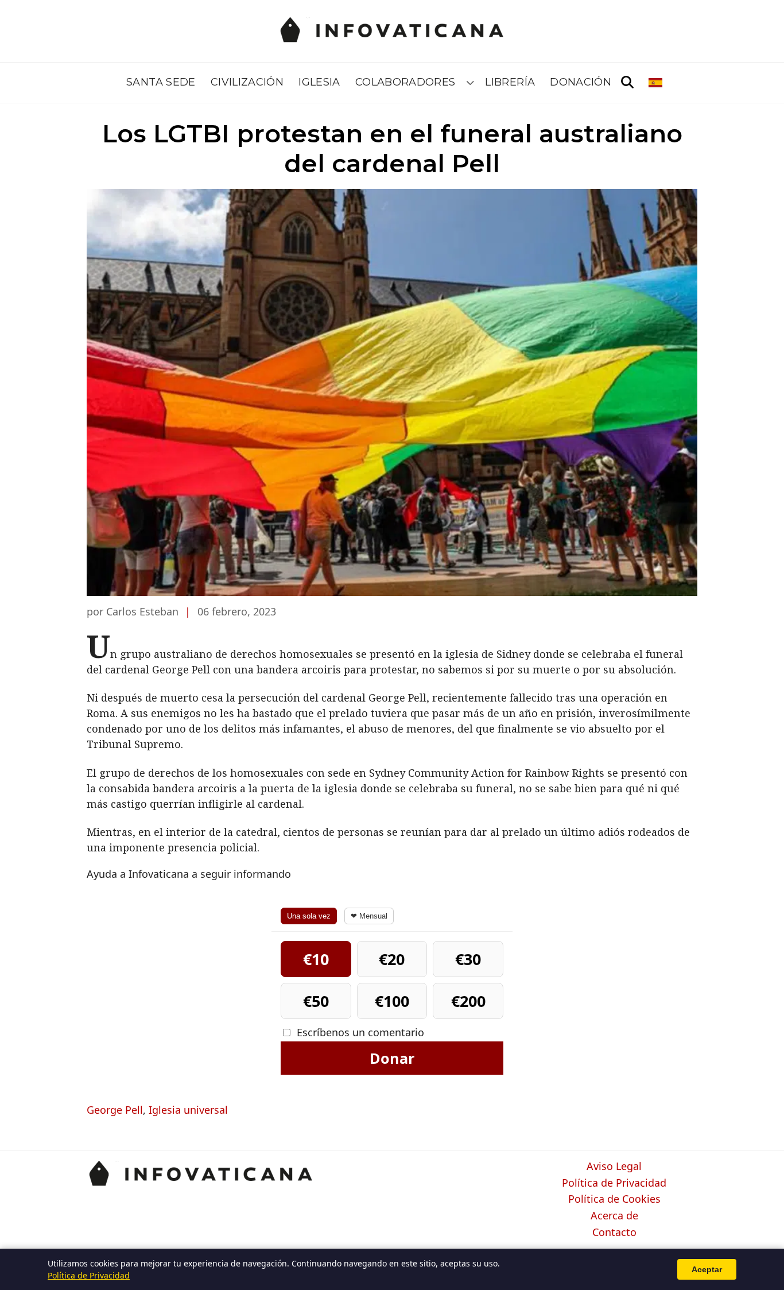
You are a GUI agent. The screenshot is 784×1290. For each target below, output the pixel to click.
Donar (392, 1058)
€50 (316, 1001)
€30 (468, 959)
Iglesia (319, 82)
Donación (580, 82)
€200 (468, 1001)
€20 (392, 959)
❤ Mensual (369, 916)
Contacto (614, 1232)
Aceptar (707, 1269)
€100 (392, 1001)
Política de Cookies (614, 1199)
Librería (510, 82)
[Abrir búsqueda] (627, 83)
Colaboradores (405, 82)
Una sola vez (309, 916)
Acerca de (614, 1216)
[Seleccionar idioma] (656, 82)
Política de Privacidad (614, 1183)
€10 (316, 959)
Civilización (247, 82)
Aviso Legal (614, 1166)
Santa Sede (161, 82)
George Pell (115, 1110)
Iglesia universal (188, 1110)
